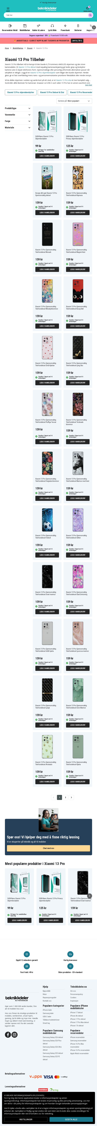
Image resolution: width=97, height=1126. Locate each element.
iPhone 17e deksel (76, 1026)
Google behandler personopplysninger (71, 1103)
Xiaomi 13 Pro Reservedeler (82, 92)
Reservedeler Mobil (9, 30)
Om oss (73, 991)
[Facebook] (8, 1034)
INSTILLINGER (25, 1119)
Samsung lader (48, 1013)
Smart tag (46, 1023)
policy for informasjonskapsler (29, 1103)
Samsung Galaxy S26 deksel (53, 1037)
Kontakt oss (47, 1001)
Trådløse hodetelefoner (51, 1020)
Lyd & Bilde (52, 30)
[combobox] (48, 15)
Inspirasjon (74, 1001)
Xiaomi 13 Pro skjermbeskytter (42, 72)
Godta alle (71, 1119)
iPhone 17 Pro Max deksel (79, 1022)
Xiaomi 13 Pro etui (63, 80)
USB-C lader (47, 1017)
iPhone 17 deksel (76, 1013)
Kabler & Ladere (38, 30)
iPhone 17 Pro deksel (78, 1019)
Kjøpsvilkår (46, 991)
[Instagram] (14, 1034)
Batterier (78, 30)
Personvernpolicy (76, 994)
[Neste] (94, 27)
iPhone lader (47, 1010)
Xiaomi (29, 48)
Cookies (73, 998)
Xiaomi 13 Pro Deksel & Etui (52, 92)
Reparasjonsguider (49, 998)
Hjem (7, 48)
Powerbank (65, 30)
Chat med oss (48, 848)
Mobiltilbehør (25, 30)
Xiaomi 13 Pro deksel (27, 67)
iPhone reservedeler (77, 1037)
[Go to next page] (71, 797)
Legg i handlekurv (47, 156)
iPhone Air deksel (76, 1016)
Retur (45, 994)
